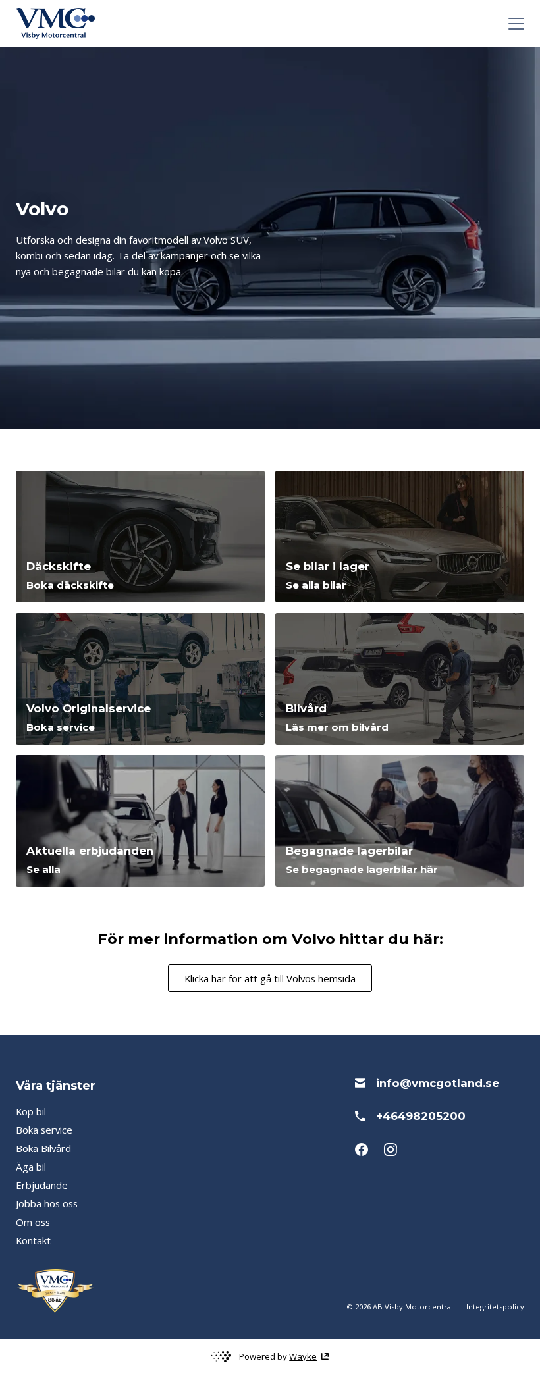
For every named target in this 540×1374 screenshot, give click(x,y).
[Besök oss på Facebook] (361, 1149)
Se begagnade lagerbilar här (362, 870)
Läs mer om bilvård (337, 727)
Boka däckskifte (70, 585)
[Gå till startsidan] (55, 23)
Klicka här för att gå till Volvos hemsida (270, 978)
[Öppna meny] (516, 24)
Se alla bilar (316, 585)
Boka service (60, 727)
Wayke (303, 1356)
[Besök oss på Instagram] (390, 1149)
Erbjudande (42, 1185)
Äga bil (31, 1166)
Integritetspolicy (495, 1306)
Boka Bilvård (43, 1148)
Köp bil (31, 1111)
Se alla (43, 870)
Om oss (33, 1222)
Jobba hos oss (47, 1203)
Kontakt (33, 1240)
